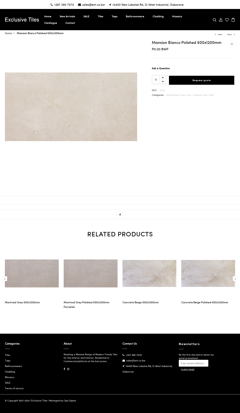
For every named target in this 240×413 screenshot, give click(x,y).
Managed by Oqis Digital (62, 400)
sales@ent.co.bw (93, 4)
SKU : (155, 90)
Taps (114, 16)
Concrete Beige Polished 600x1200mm (204, 302)
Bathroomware (135, 16)
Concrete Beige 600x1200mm (140, 302)
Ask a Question (161, 68)
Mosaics (177, 16)
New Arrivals (67, 16)
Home (47, 16)
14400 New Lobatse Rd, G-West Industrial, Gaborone (148, 4)
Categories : (158, 94)
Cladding (158, 16)
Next (229, 34)
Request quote (201, 80)
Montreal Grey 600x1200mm (22, 302)
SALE (86, 16)
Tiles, (206, 94)
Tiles (100, 16)
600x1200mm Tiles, (176, 94)
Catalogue (50, 23)
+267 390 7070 (64, 4)
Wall (211, 94)
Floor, (189, 94)
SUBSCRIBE (188, 369)
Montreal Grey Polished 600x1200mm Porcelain (86, 305)
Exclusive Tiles (39, 400)
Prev (220, 34)
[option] (31, 278)
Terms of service (14, 388)
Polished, (198, 94)
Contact (70, 23)
